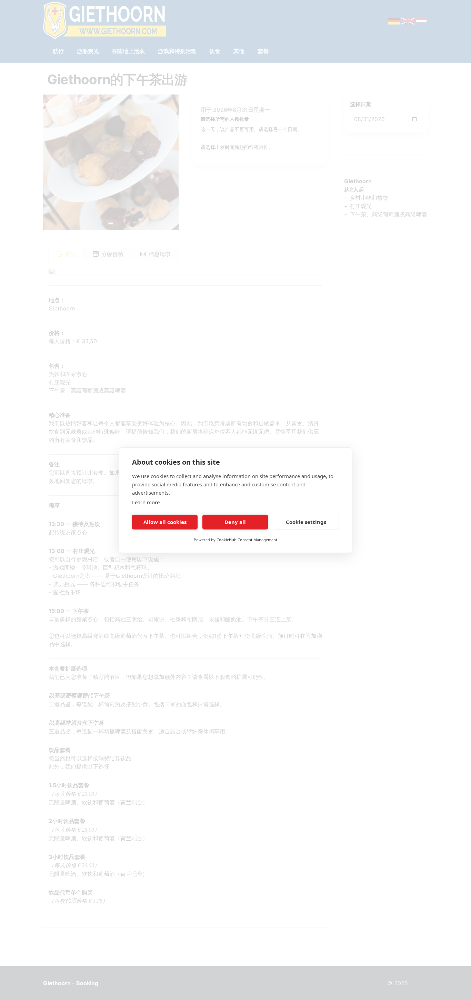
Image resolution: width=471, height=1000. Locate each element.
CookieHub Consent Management (247, 539)
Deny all (235, 521)
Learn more (146, 502)
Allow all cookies (165, 521)
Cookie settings (306, 521)
